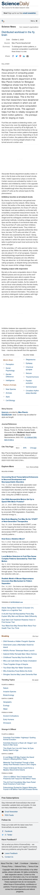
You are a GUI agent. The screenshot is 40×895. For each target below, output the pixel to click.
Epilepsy (29, 363)
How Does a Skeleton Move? (13, 539)
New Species (11, 389)
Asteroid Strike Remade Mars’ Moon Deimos (20, 654)
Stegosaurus (30, 359)
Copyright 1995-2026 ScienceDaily (16, 869)
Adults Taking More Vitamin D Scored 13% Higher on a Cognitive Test (18, 608)
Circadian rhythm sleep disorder (32, 391)
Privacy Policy (7, 866)
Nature (5, 688)
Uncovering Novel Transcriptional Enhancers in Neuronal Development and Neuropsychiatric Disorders (20, 479)
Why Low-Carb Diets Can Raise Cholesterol (20, 661)
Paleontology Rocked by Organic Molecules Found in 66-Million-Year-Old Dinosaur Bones (20, 788)
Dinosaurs (7, 723)
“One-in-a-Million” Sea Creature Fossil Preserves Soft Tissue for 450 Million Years (19, 777)
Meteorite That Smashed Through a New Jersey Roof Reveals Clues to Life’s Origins (19, 763)
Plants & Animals (9, 385)
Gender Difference (10, 375)
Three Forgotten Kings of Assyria (15, 664)
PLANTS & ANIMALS (8, 684)
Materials (5, 412)
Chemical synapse (29, 368)
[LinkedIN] (24, 56)
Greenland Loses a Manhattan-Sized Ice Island (18, 645)
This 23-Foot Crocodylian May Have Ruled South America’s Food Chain (19, 783)
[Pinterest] (20, 56)
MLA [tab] (17, 448)
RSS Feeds (9, 815)
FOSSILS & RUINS (7, 712)
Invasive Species (9, 691)
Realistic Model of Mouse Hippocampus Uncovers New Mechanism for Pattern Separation (18, 581)
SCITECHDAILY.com (17, 602)
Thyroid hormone (32, 377)
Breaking (5, 636)
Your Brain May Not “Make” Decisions (17, 667)
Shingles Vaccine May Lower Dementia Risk (20, 674)
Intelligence (10, 380)
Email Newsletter (11, 811)
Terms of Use (33, 866)
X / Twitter (8, 834)
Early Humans (8, 719)
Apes (8, 396)
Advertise (33, 863)
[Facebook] (13, 56)
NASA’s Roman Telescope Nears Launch (18, 650)
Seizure (29, 373)
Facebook (8, 831)
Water (5, 709)
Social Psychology (10, 369)
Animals (9, 393)
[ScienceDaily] (15, 3)
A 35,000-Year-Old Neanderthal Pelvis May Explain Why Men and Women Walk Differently (19, 614)
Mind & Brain (8, 360)
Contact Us (9, 857)
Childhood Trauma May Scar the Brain (17, 657)
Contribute (24, 863)
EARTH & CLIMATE (7, 698)
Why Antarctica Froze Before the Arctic (17, 671)
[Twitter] (16, 56)
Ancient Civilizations (11, 716)
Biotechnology (8, 695)
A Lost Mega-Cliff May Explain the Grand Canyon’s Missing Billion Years (18, 758)
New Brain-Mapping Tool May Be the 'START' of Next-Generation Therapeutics (20, 520)
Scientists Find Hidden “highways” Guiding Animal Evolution (19, 738)
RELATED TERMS (28, 355)
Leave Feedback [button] (11, 853)
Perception (10, 364)
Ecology (6, 705)
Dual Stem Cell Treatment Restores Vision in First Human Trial (18, 620)
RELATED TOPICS (8, 355)
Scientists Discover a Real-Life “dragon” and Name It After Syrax (20, 744)
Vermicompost (31, 387)
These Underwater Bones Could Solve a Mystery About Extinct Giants (18, 769)
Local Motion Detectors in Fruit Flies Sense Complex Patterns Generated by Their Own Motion (19, 558)
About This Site (6, 863)
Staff (16, 863)
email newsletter (29, 13)
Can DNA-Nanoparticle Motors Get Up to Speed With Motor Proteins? (18, 500)
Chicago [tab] (33, 448)
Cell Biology (10, 400)
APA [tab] (24, 448)
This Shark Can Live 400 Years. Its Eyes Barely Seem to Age (18, 749)
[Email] (27, 56)
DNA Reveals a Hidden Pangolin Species (19, 641)
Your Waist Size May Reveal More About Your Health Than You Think (19, 626)
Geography (7, 702)
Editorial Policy (20, 866)
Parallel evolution (29, 381)
